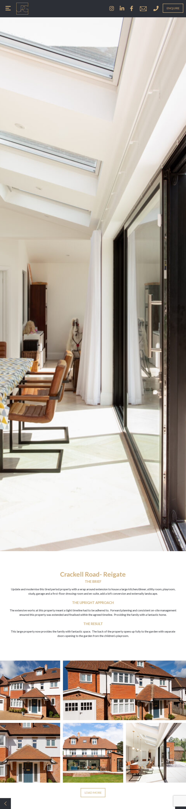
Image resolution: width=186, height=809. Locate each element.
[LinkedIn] (122, 8)
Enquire (173, 8)
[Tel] (156, 8)
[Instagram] (111, 8)
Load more (93, 792)
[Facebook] (131, 8)
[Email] (143, 9)
